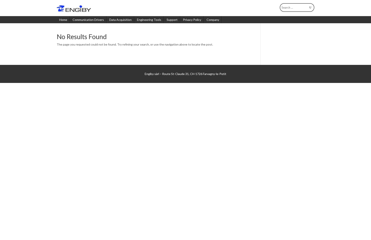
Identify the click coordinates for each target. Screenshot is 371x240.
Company (213, 19)
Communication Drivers (88, 19)
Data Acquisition (120, 19)
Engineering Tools (149, 19)
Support (172, 19)
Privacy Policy (192, 19)
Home (63, 19)
